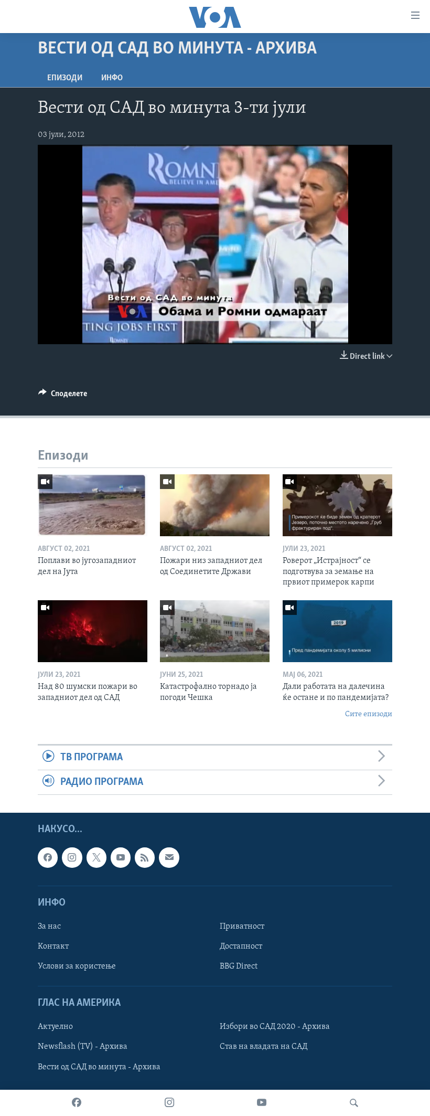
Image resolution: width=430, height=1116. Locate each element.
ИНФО (112, 78)
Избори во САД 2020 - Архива (275, 1027)
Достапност (241, 946)
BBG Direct (238, 966)
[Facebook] (76, 1103)
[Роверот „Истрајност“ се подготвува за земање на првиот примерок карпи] (337, 505)
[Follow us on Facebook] (48, 858)
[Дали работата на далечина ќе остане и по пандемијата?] (337, 631)
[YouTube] (261, 1103)
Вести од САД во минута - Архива (99, 1067)
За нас (49, 926)
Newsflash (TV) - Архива (82, 1047)
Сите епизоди (368, 714)
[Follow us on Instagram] (72, 858)
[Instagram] (169, 1103)
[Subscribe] (169, 858)
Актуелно (55, 1027)
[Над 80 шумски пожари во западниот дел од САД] (92, 631)
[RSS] (145, 858)
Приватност (242, 926)
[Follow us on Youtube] (121, 858)
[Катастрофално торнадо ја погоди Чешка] (215, 631)
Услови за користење (77, 966)
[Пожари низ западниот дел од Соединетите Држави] (215, 505)
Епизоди (64, 78)
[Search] (354, 1103)
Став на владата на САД (263, 1047)
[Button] (62, 396)
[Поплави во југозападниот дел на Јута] (92, 505)
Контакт (53, 946)
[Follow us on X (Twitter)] (96, 858)
